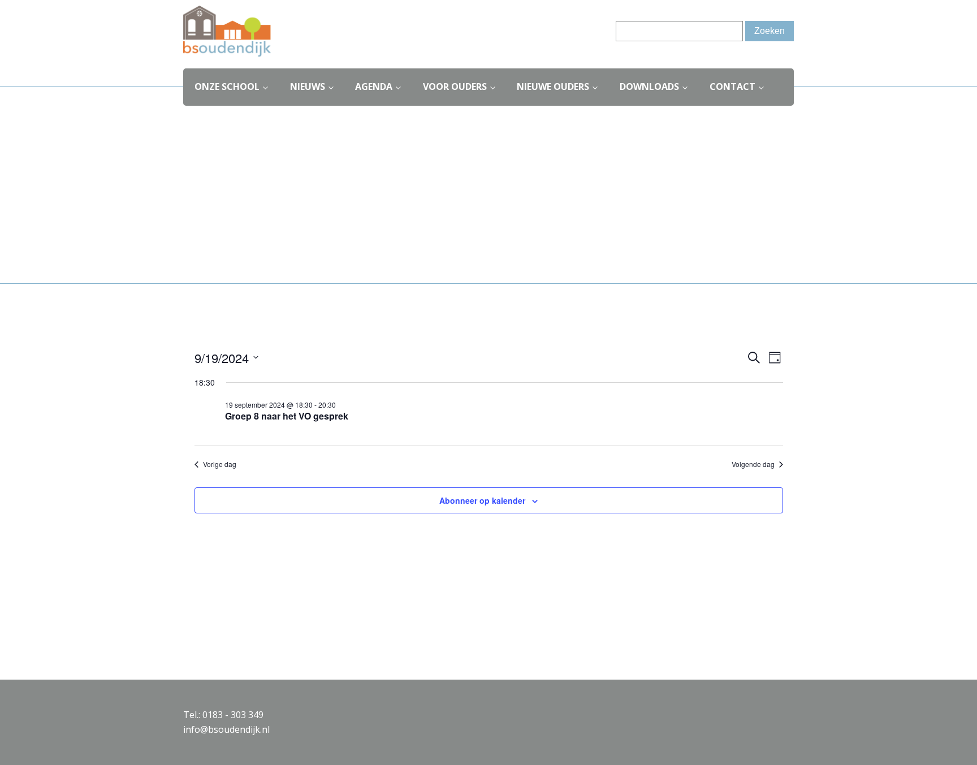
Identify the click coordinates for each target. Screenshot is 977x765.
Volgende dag (753, 464)
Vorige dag (219, 464)
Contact (732, 86)
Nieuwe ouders (553, 86)
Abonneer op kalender (482, 500)
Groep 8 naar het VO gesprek (286, 415)
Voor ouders (455, 86)
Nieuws (307, 86)
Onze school (227, 86)
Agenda (373, 86)
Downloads (649, 86)
